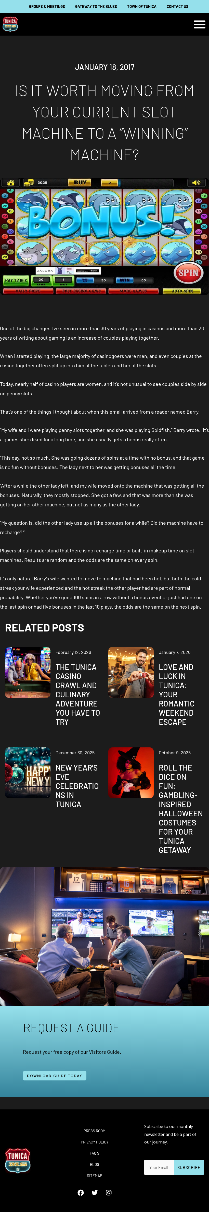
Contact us (177, 6)
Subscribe (189, 1167)
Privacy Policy (95, 1142)
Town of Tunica (141, 6)
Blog (94, 1164)
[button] (199, 24)
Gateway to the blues (96, 6)
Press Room (95, 1130)
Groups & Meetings (47, 6)
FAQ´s (94, 1153)
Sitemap (94, 1175)
